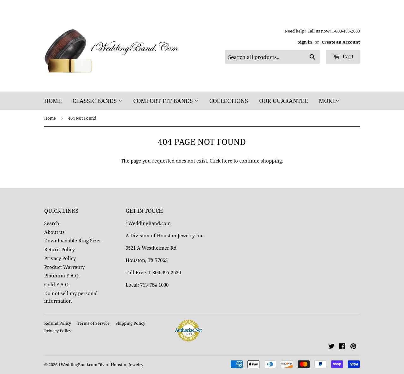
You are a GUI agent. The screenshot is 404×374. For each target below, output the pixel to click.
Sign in (305, 42)
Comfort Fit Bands (163, 100)
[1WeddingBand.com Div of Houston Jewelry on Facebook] (342, 347)
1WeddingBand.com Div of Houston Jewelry (100, 364)
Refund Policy (57, 323)
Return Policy (59, 249)
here (227, 160)
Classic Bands (95, 100)
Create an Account (341, 42)
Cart (348, 56)
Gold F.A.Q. (57, 284)
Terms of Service (93, 323)
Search (51, 223)
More (327, 100)
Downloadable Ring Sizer (72, 240)
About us (54, 232)
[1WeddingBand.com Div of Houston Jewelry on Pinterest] (353, 347)
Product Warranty (64, 267)
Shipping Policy (130, 323)
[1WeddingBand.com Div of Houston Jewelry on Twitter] (331, 347)
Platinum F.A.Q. (62, 275)
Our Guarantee (283, 100)
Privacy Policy (60, 258)
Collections (228, 100)
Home (53, 100)
